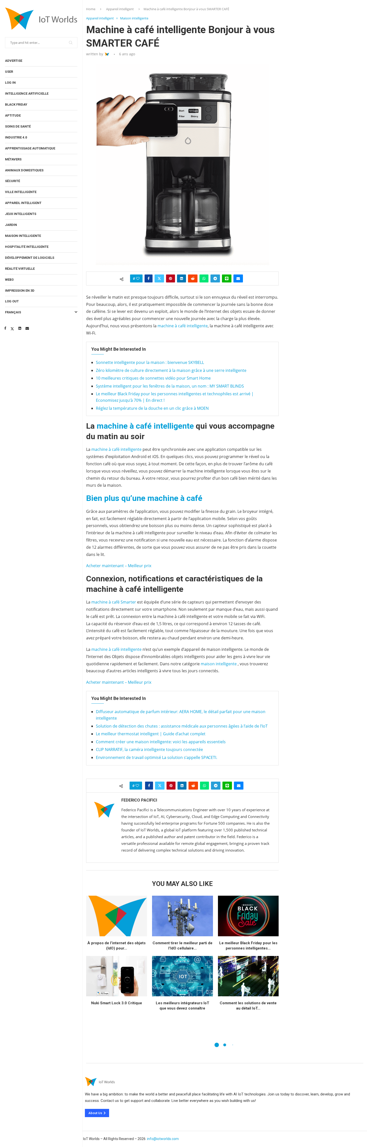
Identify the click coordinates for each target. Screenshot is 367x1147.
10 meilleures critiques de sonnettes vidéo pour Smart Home (153, 378)
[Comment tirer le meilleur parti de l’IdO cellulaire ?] (182, 916)
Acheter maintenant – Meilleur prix (118, 565)
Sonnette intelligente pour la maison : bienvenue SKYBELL (150, 362)
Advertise (13, 61)
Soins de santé (18, 126)
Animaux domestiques (24, 170)
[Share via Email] (238, 278)
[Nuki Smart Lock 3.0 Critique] (116, 976)
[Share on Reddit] (192, 278)
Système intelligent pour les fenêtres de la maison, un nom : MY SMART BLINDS (170, 386)
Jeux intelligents (20, 214)
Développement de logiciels (29, 258)
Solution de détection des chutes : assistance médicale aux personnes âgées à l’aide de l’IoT (182, 726)
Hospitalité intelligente (26, 247)
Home (90, 9)
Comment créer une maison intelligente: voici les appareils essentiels (161, 741)
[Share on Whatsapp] (203, 278)
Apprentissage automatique (30, 148)
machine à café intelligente (183, 326)
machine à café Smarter (113, 602)
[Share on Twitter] (159, 278)
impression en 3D (19, 290)
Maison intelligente (23, 236)
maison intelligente (219, 664)
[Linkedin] (19, 328)
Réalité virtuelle (20, 268)
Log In (10, 82)
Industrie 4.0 (16, 137)
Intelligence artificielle (26, 93)
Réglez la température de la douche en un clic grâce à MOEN (152, 408)
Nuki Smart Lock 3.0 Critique (116, 1003)
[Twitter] (12, 328)
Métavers (13, 159)
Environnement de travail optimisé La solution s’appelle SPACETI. (156, 757)
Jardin (11, 225)
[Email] (27, 328)
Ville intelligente (20, 192)
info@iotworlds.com (163, 1139)
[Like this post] (138, 278)
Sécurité (12, 181)
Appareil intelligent (23, 203)
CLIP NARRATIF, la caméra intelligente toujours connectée (149, 749)
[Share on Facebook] (149, 278)
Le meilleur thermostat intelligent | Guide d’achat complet (150, 734)
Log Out (12, 301)
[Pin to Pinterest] (170, 278)
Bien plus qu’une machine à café (144, 498)
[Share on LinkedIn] (181, 278)
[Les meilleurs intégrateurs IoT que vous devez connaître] (182, 976)
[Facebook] (5, 328)
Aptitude (13, 115)
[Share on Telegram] (215, 278)
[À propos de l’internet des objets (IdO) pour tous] (116, 916)
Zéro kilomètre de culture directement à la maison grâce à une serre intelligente (171, 370)
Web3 (9, 279)
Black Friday (16, 104)
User (9, 71)
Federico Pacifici (139, 800)
